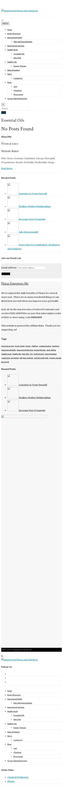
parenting (15, 358)
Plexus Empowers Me (14, 283)
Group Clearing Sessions (17, 98)
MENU (5, 23)
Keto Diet (17, 58)
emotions (55, 346)
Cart (15, 86)
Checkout (17, 90)
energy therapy (40, 350)
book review (20, 346)
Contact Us (18, 78)
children (34, 346)
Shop (9, 82)
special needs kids (41, 358)
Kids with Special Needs (23, 42)
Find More (6, 168)
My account (18, 94)
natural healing (50, 354)
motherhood (39, 354)
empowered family (8, 350)
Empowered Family (14, 38)
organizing (5, 358)
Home (9, 30)
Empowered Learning (15, 46)
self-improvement (26, 358)
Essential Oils (19, 54)
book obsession (7, 346)
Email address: (9, 267)
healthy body (6, 354)
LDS (31, 354)
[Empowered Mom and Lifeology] (19, 10)
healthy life (17, 354)
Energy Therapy (20, 66)
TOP (3, 112)
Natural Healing (13, 70)
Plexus (10, 781)
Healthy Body (12, 50)
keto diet (25, 354)
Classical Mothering (18, 777)
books (28, 346)
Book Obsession (14, 34)
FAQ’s (9, 74)
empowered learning (25, 350)
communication (45, 346)
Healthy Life (12, 62)
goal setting (51, 350)
